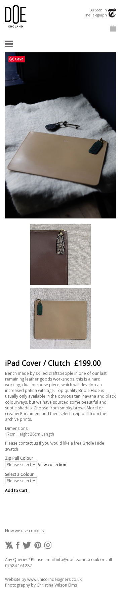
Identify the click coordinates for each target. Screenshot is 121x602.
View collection (52, 464)
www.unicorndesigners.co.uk (54, 579)
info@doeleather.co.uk (77, 559)
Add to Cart (16, 490)
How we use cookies (24, 531)
